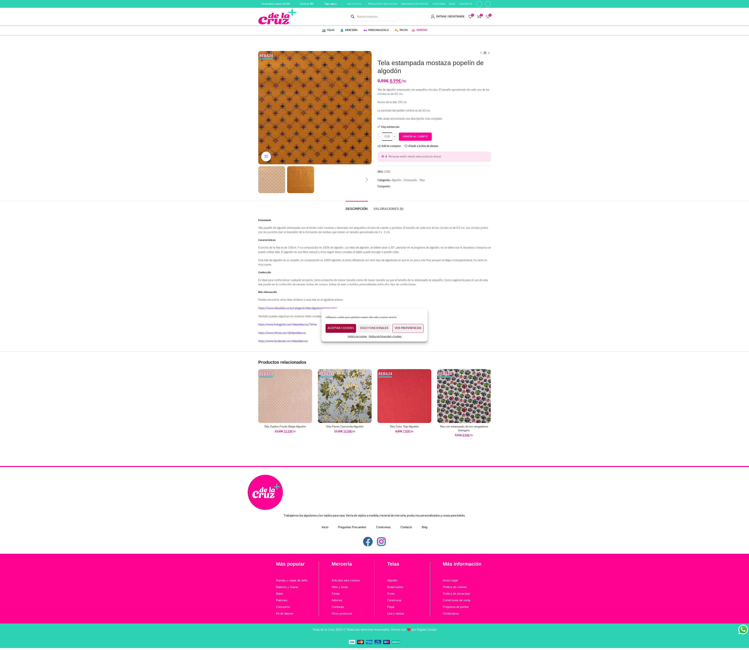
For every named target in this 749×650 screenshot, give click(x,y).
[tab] (357, 207)
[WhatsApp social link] (400, 186)
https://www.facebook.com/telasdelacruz (283, 341)
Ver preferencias (408, 328)
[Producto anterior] (481, 53)
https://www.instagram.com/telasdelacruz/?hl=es (287, 324)
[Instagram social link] (488, 4)
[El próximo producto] (489, 53)
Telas (422, 180)
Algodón (396, 180)
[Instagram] (381, 542)
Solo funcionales (374, 328)
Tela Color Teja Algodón (404, 426)
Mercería (342, 564)
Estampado (410, 180)
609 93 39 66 (354, 4)
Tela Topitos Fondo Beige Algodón (285, 426)
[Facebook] (368, 542)
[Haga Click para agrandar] (266, 156)
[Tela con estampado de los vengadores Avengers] (464, 396)
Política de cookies (357, 336)
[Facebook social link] (479, 4)
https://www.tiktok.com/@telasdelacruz (282, 333)
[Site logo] (277, 16)
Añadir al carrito (415, 136)
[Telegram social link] (407, 186)
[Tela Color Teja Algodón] (404, 396)
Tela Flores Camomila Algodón (345, 426)
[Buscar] (353, 16)
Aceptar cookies (341, 328)
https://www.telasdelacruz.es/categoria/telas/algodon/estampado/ (297, 308)
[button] (263, 180)
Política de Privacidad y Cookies (385, 336)
